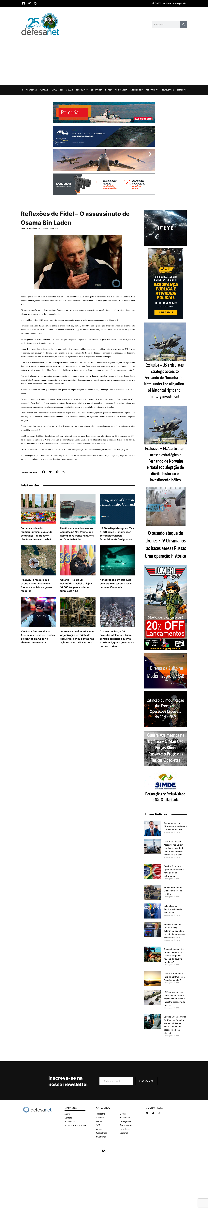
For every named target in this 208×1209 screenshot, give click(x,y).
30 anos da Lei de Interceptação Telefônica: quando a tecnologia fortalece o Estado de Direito (174, 931)
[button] (43, 472)
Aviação (44, 90)
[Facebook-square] (23, 3)
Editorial (181, 90)
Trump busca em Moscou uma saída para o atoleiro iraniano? (175, 826)
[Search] (183, 24)
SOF (61, 90)
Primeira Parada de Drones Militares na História (173, 890)
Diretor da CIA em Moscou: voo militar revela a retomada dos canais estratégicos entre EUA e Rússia (174, 848)
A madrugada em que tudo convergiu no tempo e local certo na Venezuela (116, 583)
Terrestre (31, 90)
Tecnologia (121, 90)
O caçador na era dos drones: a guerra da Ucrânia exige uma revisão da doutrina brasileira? (174, 955)
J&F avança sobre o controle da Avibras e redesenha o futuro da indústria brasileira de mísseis (174, 998)
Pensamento (152, 90)
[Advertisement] (104, 57)
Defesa (108, 90)
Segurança (96, 90)
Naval (54, 90)
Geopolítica (82, 90)
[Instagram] (35, 3)
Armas (69, 90)
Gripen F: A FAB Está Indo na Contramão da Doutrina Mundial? (174, 976)
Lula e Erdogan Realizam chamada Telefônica (173, 909)
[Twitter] (29, 3)
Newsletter (168, 90)
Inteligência (136, 90)
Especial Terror (48, 228)
